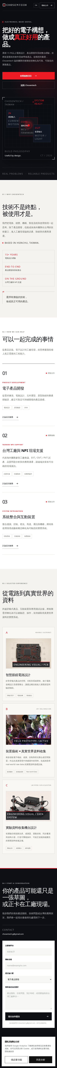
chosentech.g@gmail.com (13, 934)
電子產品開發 (13, 388)
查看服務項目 (26, 75)
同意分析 (40, 1059)
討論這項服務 (7, 417)
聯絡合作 (45, 5)
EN (36, 5)
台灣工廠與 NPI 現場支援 (22, 450)
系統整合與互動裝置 (18, 516)
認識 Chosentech (28, 85)
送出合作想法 (14, 1016)
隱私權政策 (9, 1051)
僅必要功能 (16, 1059)
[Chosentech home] (14, 5)
